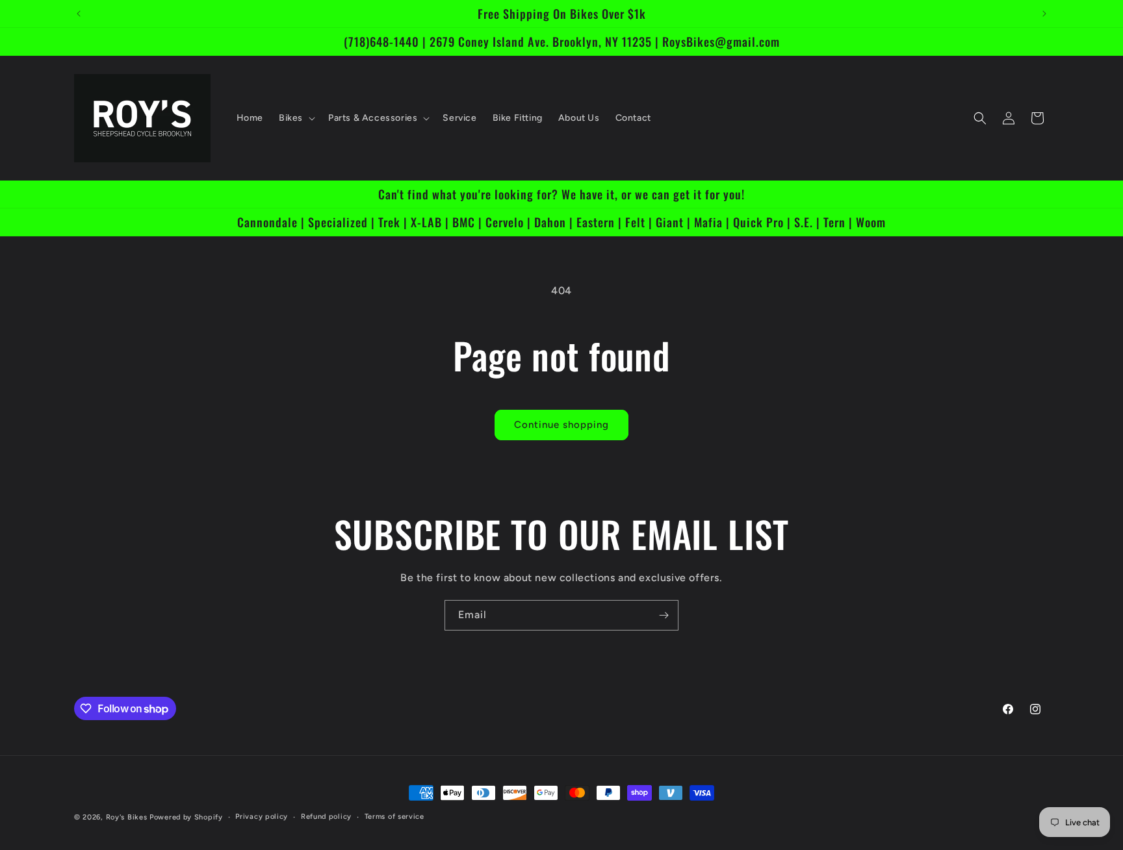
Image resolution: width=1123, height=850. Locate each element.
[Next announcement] (1044, 13)
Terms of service (394, 816)
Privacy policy (261, 816)
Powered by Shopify (186, 817)
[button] (295, 118)
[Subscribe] (663, 615)
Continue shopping (561, 425)
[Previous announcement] (78, 13)
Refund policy (326, 816)
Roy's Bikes (127, 817)
